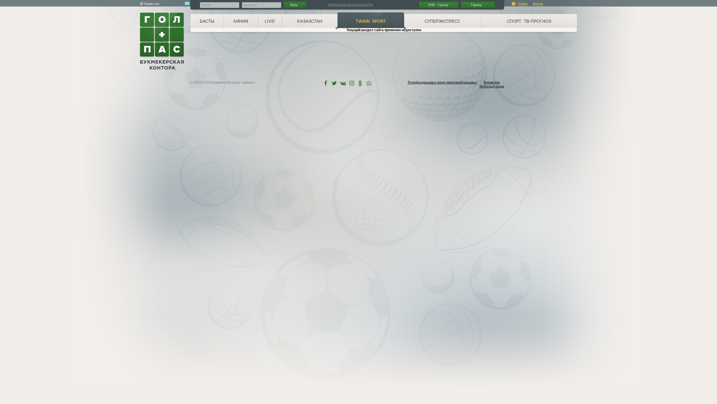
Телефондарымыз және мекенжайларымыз (442, 82)
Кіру (295, 5)
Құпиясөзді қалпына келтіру (351, 5)
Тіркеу (477, 5)
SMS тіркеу (438, 5)
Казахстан (309, 21)
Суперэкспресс (442, 21)
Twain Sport (371, 21)
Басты (207, 21)
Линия (240, 21)
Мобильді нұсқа (491, 86)
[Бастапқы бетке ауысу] (162, 41)
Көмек (523, 4)
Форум (538, 4)
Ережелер (492, 82)
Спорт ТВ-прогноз (529, 21)
